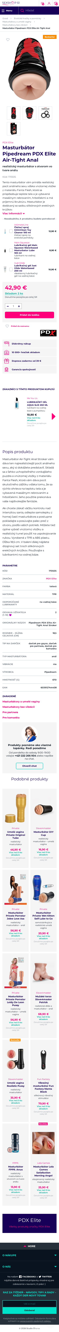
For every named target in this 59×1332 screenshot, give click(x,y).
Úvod (5, 18)
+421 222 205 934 (25, 755)
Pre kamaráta (11, 717)
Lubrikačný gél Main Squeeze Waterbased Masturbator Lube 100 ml (26, 249)
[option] (29, 412)
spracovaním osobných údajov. (35, 1321)
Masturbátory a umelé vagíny (16, 21)
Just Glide (19, 263)
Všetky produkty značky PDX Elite (29, 1226)
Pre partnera (10, 712)
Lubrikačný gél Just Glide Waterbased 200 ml (25, 268)
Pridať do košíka (29, 315)
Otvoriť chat (29, 765)
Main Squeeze (22, 242)
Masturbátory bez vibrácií (14, 25)
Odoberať (29, 1310)
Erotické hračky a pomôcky (27, 18)
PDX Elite (7, 142)
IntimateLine (21, 224)
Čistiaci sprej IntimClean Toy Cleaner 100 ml (22, 230)
